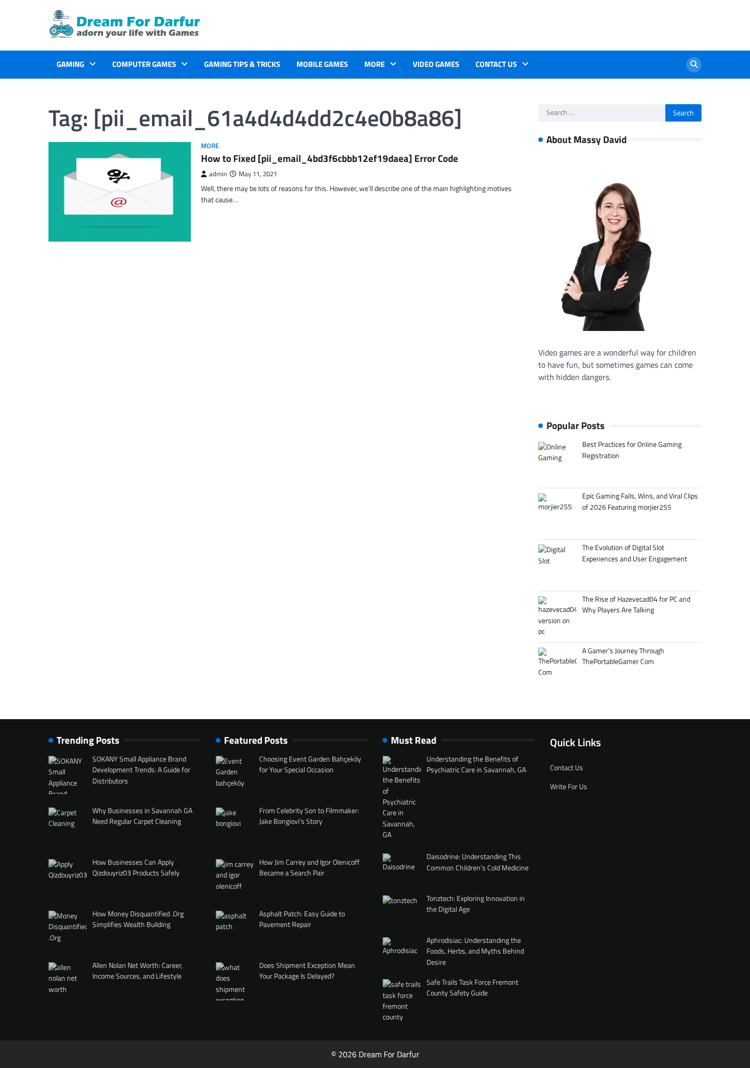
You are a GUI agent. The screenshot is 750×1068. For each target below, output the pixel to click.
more (374, 64)
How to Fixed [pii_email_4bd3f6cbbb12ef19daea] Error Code (329, 158)
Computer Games (144, 64)
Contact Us (496, 64)
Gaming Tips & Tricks (242, 64)
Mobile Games (322, 64)
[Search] (694, 65)
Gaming (70, 64)
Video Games (436, 64)
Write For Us (568, 786)
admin (218, 174)
